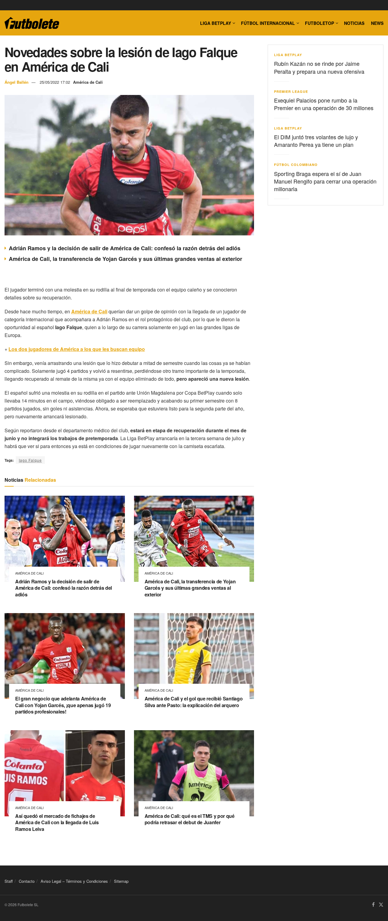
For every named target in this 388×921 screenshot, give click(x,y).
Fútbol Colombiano (296, 164)
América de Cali (88, 82)
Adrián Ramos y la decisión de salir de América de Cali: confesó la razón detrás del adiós (124, 248)
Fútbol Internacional (268, 23)
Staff (9, 881)
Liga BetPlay (288, 54)
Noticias (354, 23)
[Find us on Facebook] (373, 905)
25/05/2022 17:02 (55, 82)
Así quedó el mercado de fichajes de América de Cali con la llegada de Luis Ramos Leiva (57, 822)
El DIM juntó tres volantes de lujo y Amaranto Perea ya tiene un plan (316, 140)
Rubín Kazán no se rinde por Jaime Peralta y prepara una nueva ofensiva (319, 67)
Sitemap (121, 881)
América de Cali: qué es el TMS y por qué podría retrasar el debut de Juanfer (190, 819)
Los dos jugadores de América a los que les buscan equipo (76, 349)
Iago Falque (30, 460)
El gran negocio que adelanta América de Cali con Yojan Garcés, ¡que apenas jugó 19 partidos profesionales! (63, 705)
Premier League (291, 91)
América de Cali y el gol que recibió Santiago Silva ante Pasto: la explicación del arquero (194, 702)
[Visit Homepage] (32, 23)
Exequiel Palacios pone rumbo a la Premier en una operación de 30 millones (323, 104)
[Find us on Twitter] (381, 905)
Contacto (27, 881)
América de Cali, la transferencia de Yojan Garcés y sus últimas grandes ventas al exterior (125, 259)
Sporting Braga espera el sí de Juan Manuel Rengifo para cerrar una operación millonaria (325, 181)
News (377, 23)
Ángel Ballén (16, 82)
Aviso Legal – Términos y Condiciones (74, 881)
